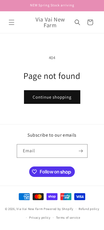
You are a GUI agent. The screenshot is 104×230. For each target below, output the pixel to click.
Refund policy (89, 209)
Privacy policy (40, 217)
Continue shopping (52, 97)
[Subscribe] (81, 151)
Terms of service (68, 217)
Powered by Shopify (58, 209)
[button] (11, 22)
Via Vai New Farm (29, 209)
